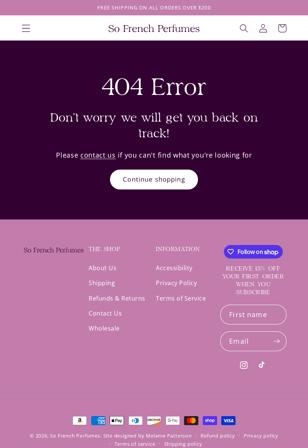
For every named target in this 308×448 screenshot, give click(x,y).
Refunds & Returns (117, 298)
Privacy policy (261, 435)
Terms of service (135, 443)
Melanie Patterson (169, 435)
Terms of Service (181, 298)
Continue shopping (154, 179)
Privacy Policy (176, 283)
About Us (102, 268)
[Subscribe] (276, 341)
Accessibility (174, 268)
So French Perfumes (75, 435)
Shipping (102, 283)
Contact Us (105, 313)
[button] (26, 28)
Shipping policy (183, 443)
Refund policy (218, 435)
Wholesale (104, 328)
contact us (98, 154)
